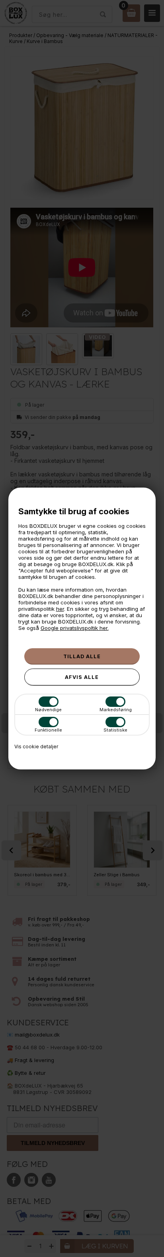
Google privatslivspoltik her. (75, 628)
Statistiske (115, 730)
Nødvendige (48, 709)
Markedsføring (116, 709)
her (60, 609)
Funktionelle (48, 730)
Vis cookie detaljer (36, 746)
